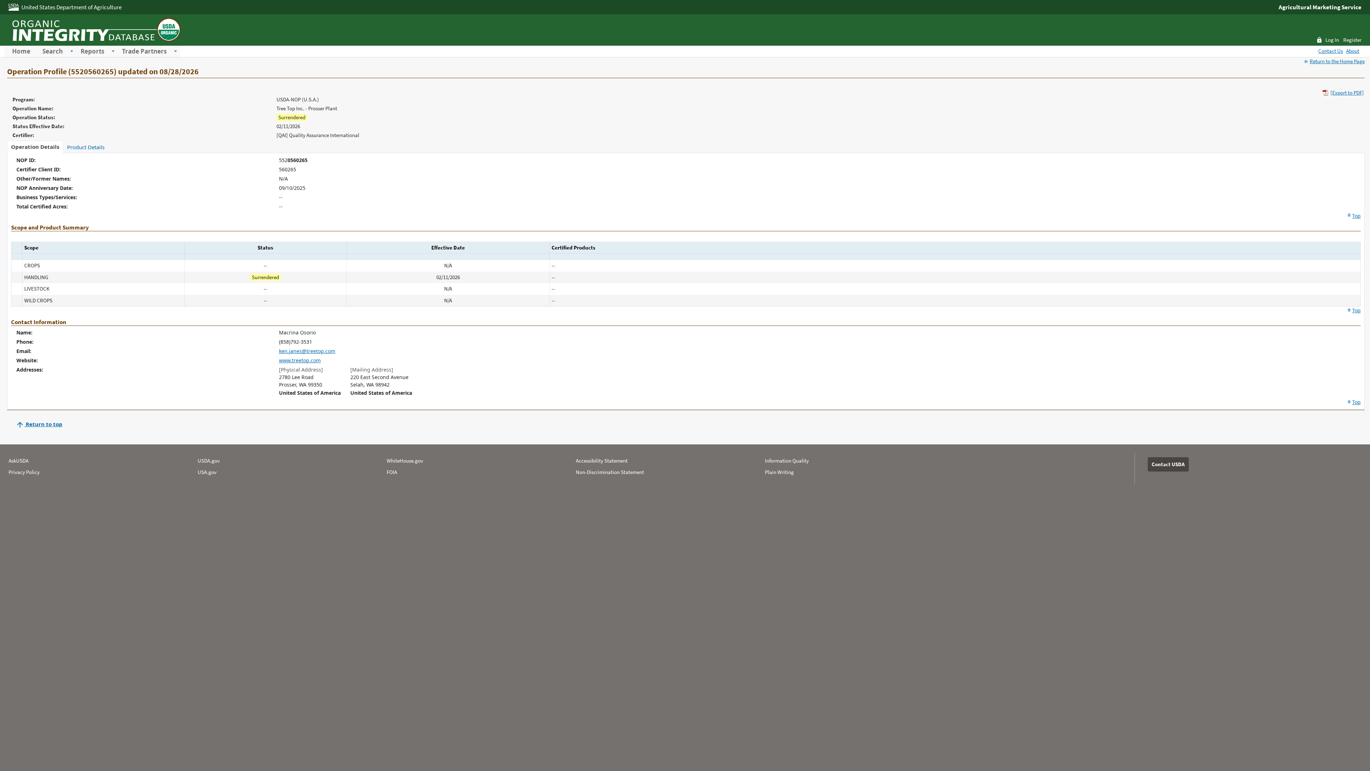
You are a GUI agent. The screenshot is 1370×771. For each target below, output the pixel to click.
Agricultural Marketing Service (1320, 7)
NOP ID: (26, 160)
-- (281, 197)
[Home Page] (95, 29)
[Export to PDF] (1347, 92)
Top (1356, 215)
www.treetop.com (300, 360)
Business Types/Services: (46, 197)
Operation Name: (33, 108)
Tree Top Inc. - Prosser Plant (306, 108)
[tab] (35, 147)
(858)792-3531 (295, 341)
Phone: (25, 341)
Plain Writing (779, 472)
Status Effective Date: (38, 126)
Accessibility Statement (602, 460)
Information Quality (787, 460)
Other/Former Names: (43, 178)
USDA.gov (209, 460)
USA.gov (207, 472)
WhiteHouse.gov (405, 460)
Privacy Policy (24, 472)
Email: (23, 351)
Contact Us (1330, 50)
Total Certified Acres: (42, 206)
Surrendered (291, 117)
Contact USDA (1168, 464)
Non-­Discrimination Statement (610, 472)
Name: (24, 332)
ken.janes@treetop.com (307, 351)
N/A (283, 178)
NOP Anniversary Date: (44, 188)
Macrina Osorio (297, 332)
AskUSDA (19, 460)
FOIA (392, 472)
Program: (23, 99)
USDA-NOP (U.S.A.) (297, 99)
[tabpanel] (686, 281)
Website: (27, 360)
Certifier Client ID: (38, 169)
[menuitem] (21, 51)
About (1352, 50)
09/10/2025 (292, 188)
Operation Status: (33, 117)
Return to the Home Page (1337, 61)
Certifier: (23, 135)
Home (21, 51)
